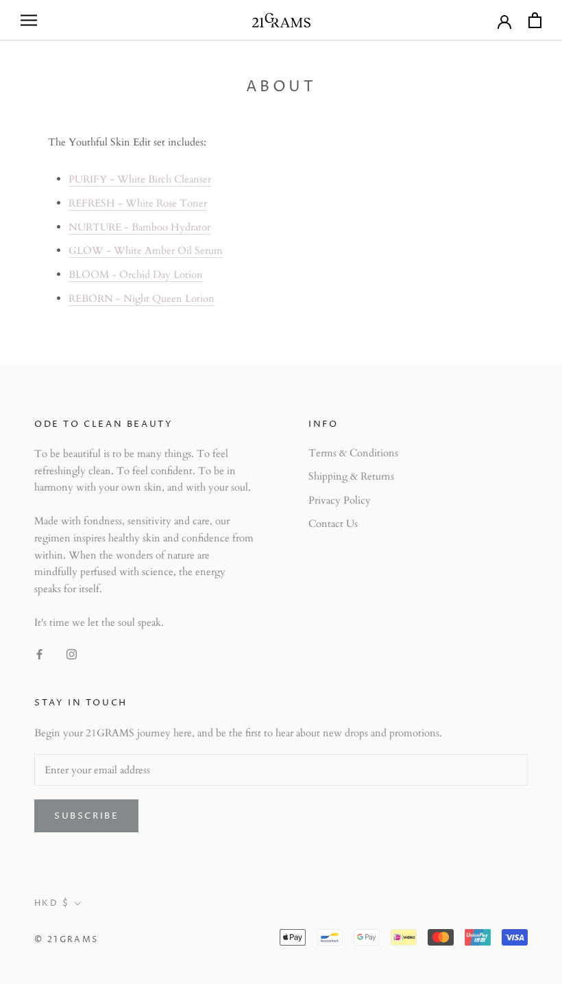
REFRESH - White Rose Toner (138, 203)
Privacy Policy (339, 500)
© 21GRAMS (66, 940)
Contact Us (333, 523)
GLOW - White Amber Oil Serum (146, 250)
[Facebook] (39, 653)
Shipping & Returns (351, 476)
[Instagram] (71, 653)
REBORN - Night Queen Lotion (142, 298)
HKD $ (51, 903)
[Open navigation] (29, 20)
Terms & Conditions (353, 453)
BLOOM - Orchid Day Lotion (136, 274)
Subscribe (86, 816)
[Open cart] (534, 20)
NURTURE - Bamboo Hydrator (139, 227)
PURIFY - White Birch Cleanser (140, 179)
